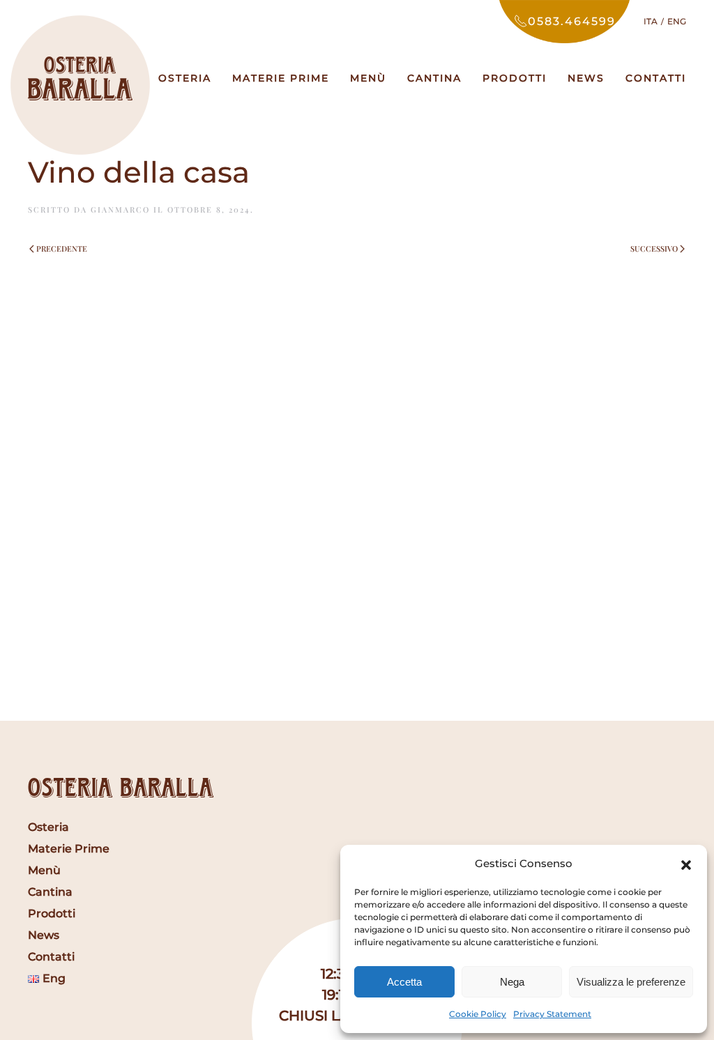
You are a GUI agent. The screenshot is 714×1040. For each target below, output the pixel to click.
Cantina (434, 78)
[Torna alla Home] (80, 78)
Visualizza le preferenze (631, 982)
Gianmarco (120, 209)
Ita (651, 21)
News (586, 78)
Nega (512, 982)
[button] (686, 864)
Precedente (61, 248)
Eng (676, 21)
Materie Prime (280, 78)
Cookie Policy (477, 1014)
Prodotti (515, 78)
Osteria (184, 78)
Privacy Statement (552, 1014)
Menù (368, 78)
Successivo (654, 248)
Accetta (404, 982)
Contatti (655, 78)
